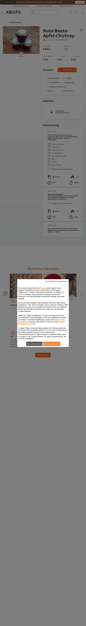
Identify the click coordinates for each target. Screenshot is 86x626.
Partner (43, 288)
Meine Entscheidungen (34, 344)
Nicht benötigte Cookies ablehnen (56, 281)
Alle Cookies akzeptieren (52, 344)
